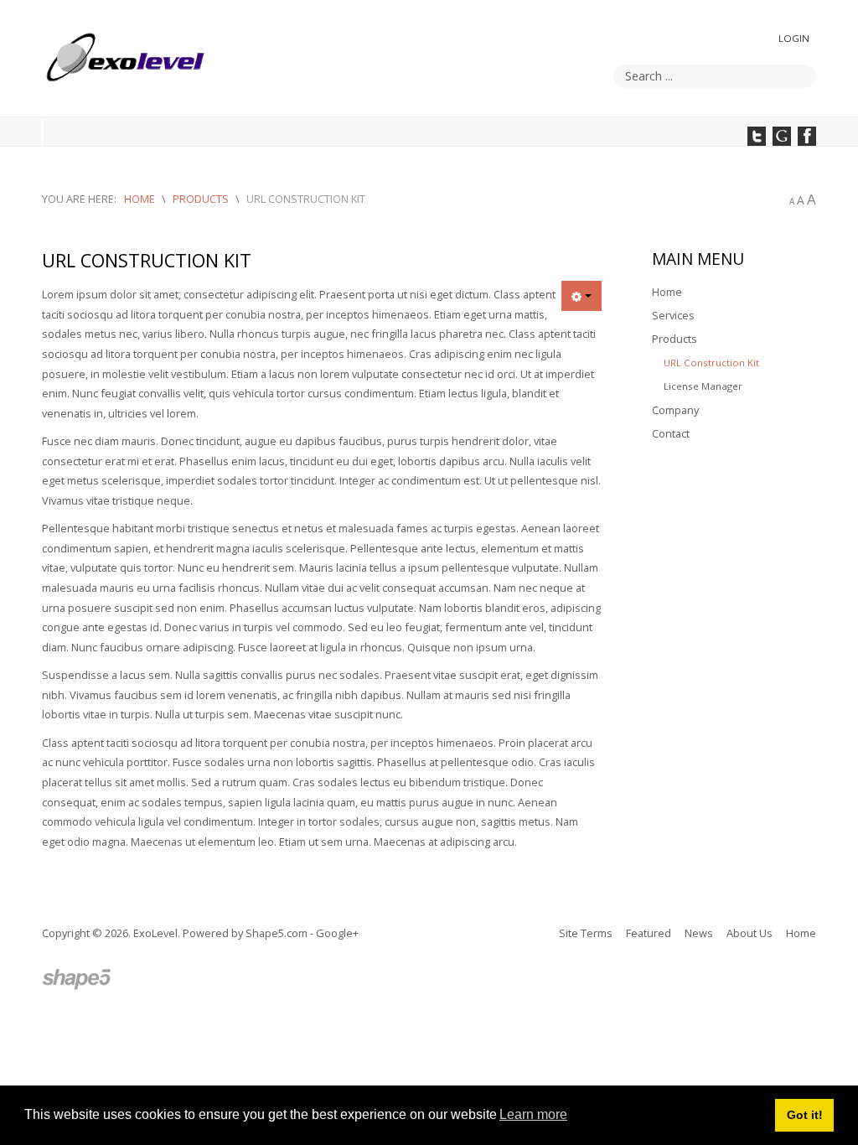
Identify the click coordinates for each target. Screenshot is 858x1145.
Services (673, 315)
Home (667, 291)
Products (674, 338)
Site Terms (585, 932)
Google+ (337, 932)
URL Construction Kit (711, 362)
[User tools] (581, 296)
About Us (749, 932)
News (699, 932)
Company (675, 409)
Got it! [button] (805, 1115)
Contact (671, 433)
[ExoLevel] (77, 979)
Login (793, 38)
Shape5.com (277, 932)
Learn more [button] (533, 1114)
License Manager (703, 386)
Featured (648, 932)
